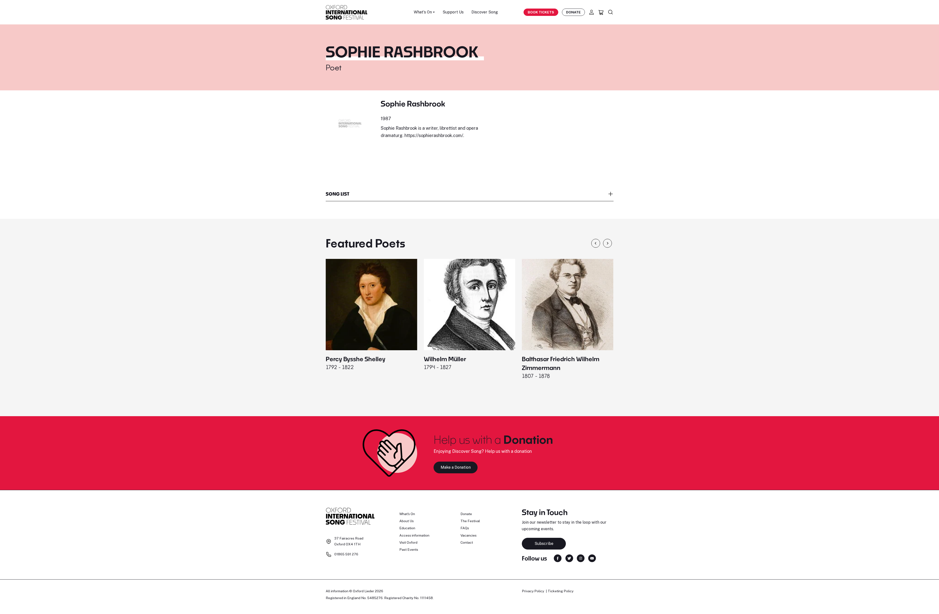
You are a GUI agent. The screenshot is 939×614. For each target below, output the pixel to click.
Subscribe (544, 543)
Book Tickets (541, 12)
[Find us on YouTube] (592, 558)
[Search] (611, 12)
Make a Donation (456, 467)
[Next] (608, 243)
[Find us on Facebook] (558, 558)
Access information (414, 535)
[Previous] (596, 243)
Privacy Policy (533, 591)
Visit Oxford (408, 542)
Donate (573, 12)
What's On (407, 514)
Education (407, 528)
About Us (406, 521)
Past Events (408, 549)
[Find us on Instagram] (581, 558)
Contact (466, 542)
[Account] (591, 12)
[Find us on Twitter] (569, 558)
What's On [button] (423, 12)
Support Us (453, 12)
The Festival (470, 521)
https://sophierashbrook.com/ (433, 135)
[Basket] (601, 12)
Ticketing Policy (560, 591)
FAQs (464, 528)
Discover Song (484, 12)
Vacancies (468, 535)
